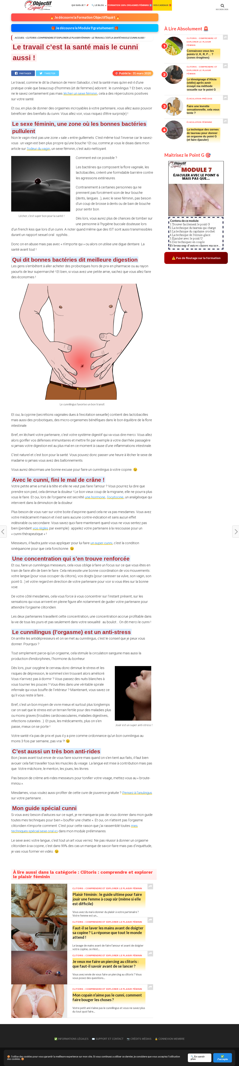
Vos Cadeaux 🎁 (162, 5)
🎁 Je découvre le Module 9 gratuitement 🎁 (84, 28)
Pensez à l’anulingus (137, 793)
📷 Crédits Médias (139, 1038)
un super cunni (101, 543)
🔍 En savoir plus (198, 1057)
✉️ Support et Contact (107, 1038)
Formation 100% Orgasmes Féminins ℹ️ (130, 5)
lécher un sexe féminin (80, 93)
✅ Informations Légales (71, 1038)
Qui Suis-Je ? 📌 (80, 5)
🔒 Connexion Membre (170, 1038)
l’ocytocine (115, 497)
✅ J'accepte (222, 1058)
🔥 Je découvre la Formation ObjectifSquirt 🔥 (85, 17)
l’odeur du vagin (38, 149)
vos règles (40, 528)
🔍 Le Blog (97, 5)
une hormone (95, 497)
